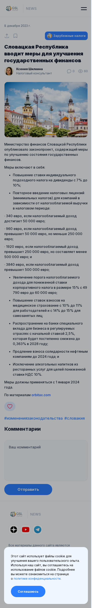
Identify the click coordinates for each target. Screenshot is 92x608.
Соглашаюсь (28, 591)
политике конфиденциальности (37, 578)
